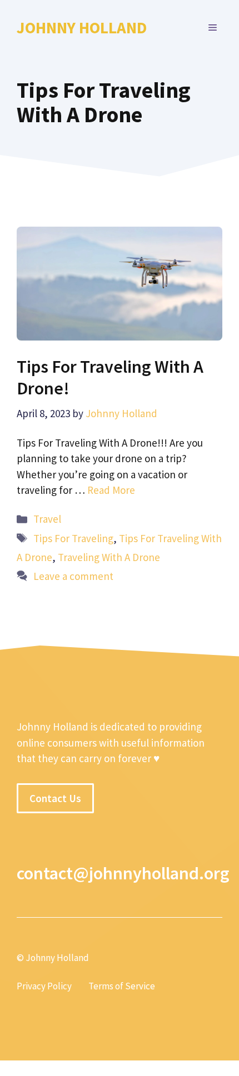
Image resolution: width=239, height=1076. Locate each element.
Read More (111, 490)
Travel (47, 519)
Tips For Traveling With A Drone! (110, 377)
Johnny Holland (82, 27)
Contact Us (55, 798)
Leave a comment (73, 576)
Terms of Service (121, 986)
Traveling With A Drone (109, 557)
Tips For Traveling (73, 538)
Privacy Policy (44, 986)
